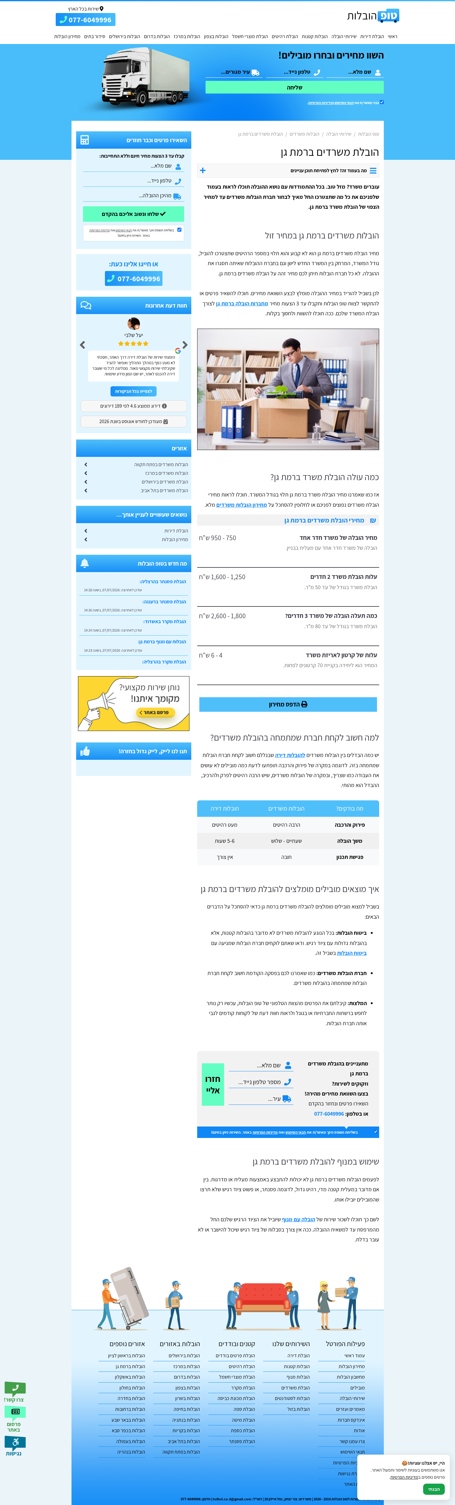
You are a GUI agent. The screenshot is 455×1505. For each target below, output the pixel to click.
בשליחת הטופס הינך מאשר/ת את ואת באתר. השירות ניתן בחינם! (284, 1132)
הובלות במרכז (187, 36)
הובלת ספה (244, 1409)
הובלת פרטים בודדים (235, 1355)
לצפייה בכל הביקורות (133, 391)
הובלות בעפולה (130, 1441)
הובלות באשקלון (130, 1377)
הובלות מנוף (298, 1377)
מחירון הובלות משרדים (241, 504)
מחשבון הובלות (351, 1377)
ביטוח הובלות (352, 952)
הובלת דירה (299, 1355)
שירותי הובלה (344, 36)
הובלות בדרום (157, 36)
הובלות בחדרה (131, 1398)
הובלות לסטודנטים (292, 1398)
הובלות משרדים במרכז (166, 473)
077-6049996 (329, 1113)
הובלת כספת (243, 1430)
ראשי (392, 36)
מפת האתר (354, 1484)
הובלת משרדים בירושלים (165, 482)
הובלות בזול (299, 1409)
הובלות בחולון (132, 1388)
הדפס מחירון (285, 704)
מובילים (357, 1388)
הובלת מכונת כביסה (236, 1398)
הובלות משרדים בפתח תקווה (161, 464)
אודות (359, 1430)
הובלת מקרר (243, 1388)
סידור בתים (94, 36)
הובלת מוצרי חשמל (250, 36)
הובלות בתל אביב (184, 1441)
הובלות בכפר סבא (128, 1430)
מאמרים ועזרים (350, 1409)
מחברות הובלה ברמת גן (242, 303)
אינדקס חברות (351, 1420)
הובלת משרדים (295, 1388)
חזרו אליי (212, 1084)
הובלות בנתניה (186, 1420)
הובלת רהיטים (285, 36)
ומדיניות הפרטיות (321, 102)
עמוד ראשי (354, 1355)
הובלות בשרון (187, 1398)
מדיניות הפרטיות (265, 1132)
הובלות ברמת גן (130, 1366)
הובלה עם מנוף (298, 1219)
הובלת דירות (372, 36)
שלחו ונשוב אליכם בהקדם (131, 213)
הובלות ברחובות (130, 1409)
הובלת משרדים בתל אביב (164, 490)
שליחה (294, 87)
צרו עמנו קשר (352, 1441)
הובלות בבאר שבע (128, 1420)
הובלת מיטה (243, 1420)
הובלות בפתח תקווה (181, 1452)
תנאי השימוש (344, 102)
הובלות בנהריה (131, 1452)
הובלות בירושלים (124, 36)
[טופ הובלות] (373, 15)
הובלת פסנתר (242, 1441)
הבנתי (434, 1489)
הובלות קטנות (315, 36)
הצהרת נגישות (351, 1473)
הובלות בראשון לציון (126, 1355)
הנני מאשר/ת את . (343, 102)
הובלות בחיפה (187, 1409)
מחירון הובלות (67, 36)
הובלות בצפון (216, 36)
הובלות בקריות (186, 1430)
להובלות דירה (290, 755)
